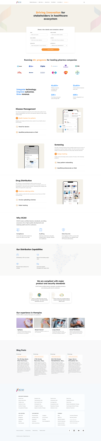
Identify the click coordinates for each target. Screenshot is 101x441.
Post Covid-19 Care (38, 402)
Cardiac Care (21, 402)
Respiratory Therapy (54, 406)
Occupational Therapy (23, 407)
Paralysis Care (37, 398)
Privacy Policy (28, 430)
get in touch (50, 49)
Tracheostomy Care (38, 400)
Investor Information (73, 419)
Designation (32, 43)
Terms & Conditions (19, 430)
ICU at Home (45, 417)
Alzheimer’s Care (53, 407)
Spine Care (68, 398)
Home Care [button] (47, 2)
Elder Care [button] (41, 2)
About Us (59, 417)
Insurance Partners (74, 415)
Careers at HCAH (61, 423)
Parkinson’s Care (22, 404)
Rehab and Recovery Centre (22, 356)
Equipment (34, 419)
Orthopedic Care (38, 404)
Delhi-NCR (21, 415)
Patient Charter (42, 430)
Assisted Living (35, 417)
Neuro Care (68, 402)
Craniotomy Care (53, 400)
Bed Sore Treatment (70, 407)
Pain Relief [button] (53, 2)
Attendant (34, 421)
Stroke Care (21, 398)
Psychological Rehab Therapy (72, 406)
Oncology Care (53, 402)
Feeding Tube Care (70, 400)
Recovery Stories (73, 417)
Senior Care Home (22, 400)
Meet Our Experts (61, 419)
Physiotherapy (35, 415)
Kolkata (20, 421)
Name (31, 32)
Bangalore (21, 417)
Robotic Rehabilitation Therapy (72, 404)
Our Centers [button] (59, 2)
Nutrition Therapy (22, 406)
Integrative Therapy (39, 406)
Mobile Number (53, 32)
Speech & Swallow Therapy (40, 407)
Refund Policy (35, 430)
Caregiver (44, 415)
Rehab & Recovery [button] (33, 2)
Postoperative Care (54, 404)
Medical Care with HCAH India (74, 421)
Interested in (52, 43)
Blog (59, 415)
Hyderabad (21, 419)
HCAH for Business (61, 421)
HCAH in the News (61, 425)
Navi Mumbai (21, 423)
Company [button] (65, 2)
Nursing (44, 419)
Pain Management (46, 421)
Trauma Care (53, 398)
